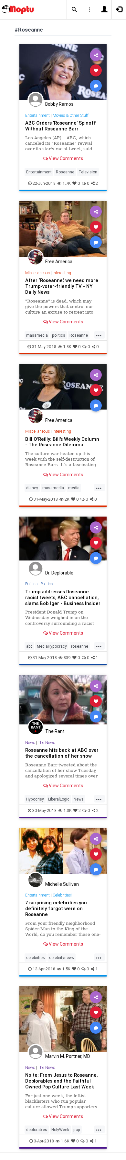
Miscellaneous (37, 272)
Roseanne (65, 171)
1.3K (67, 810)
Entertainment (37, 115)
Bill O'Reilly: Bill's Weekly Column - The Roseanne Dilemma (62, 442)
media (73, 487)
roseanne (79, 646)
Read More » (63, 71)
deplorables (36, 1129)
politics (58, 335)
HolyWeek (60, 1129)
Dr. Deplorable (59, 573)
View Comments (65, 158)
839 (67, 657)
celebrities (35, 957)
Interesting (62, 272)
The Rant (55, 731)
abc (29, 646)
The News (46, 742)
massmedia (37, 335)
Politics (31, 583)
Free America (58, 261)
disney (32, 487)
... (99, 334)
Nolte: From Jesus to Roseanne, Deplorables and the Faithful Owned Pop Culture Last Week (61, 1081)
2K (67, 499)
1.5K (66, 969)
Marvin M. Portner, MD (67, 1056)
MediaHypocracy (52, 646)
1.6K (65, 1141)
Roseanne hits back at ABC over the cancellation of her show (62, 753)
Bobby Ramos (59, 104)
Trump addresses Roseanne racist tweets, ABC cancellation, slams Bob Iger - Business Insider (62, 597)
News (30, 742)
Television (88, 171)
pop (76, 1129)
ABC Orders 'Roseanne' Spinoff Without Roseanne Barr (60, 126)
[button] (74, 9)
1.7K (66, 183)
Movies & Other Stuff (71, 115)
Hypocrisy (35, 799)
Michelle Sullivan (62, 884)
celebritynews (61, 957)
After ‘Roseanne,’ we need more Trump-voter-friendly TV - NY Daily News (61, 286)
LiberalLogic (58, 799)
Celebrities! (62, 895)
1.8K (67, 346)
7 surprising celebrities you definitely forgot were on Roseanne (56, 908)
